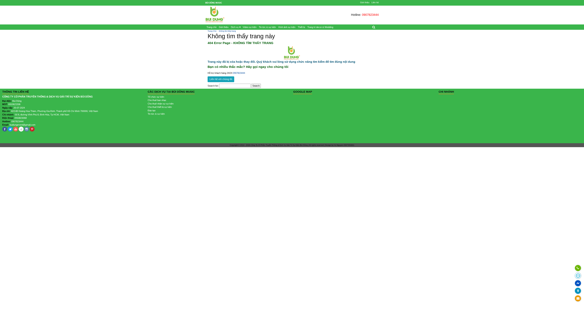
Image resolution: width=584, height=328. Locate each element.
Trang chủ (211, 27)
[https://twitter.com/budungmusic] (10, 129)
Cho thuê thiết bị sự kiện (160, 107)
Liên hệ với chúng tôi (221, 79)
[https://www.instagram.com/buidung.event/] (26, 129)
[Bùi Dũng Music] (215, 14)
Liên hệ (375, 2)
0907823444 (370, 14)
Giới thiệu (364, 2)
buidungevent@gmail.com (22, 124)
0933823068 (20, 118)
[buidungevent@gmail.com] (578, 298)
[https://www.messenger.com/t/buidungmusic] (578, 285)
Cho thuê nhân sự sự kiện (161, 103)
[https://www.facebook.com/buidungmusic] (4, 129)
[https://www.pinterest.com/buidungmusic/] (32, 129)
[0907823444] (578, 268)
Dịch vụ (234, 27)
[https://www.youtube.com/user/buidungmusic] (15, 129)
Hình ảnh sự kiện (286, 27)
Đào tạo (151, 110)
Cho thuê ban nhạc (157, 100)
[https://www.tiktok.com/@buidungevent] (21, 129)
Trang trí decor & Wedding (320, 27)
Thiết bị (301, 27)
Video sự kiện (249, 27)
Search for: (213, 85)
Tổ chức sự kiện (156, 97)
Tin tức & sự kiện (267, 27)
